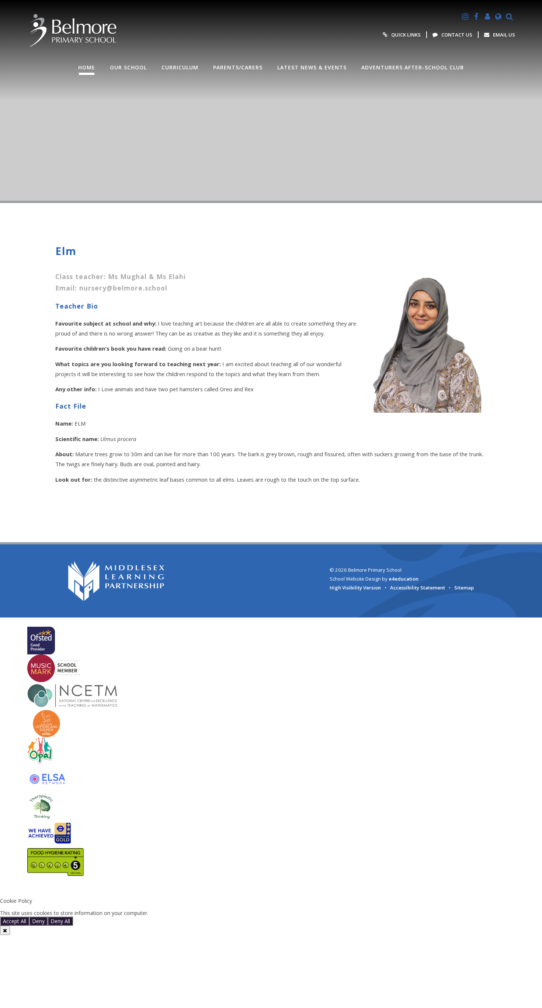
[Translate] (498, 16)
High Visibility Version (355, 587)
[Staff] (487, 16)
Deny (38, 921)
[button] (271, 888)
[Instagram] (465, 16)
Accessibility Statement (417, 587)
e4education (403, 578)
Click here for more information (187, 912)
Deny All (60, 921)
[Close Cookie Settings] (5, 930)
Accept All (14, 921)
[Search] (509, 16)
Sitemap (464, 587)
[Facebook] (476, 16)
